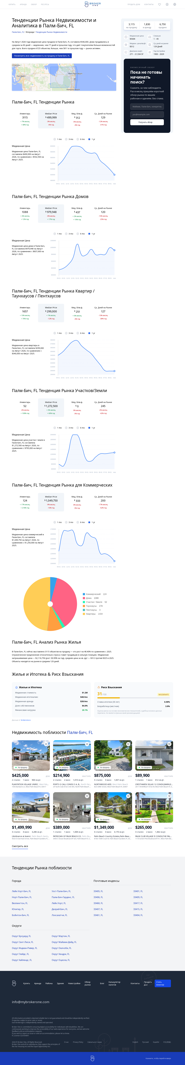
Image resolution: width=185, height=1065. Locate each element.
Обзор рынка (88, 983)
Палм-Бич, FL (18, 32)
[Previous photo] (15, 755)
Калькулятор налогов (114, 983)
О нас (66, 1042)
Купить (26, 983)
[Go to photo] (31, 768)
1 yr (93, 139)
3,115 (132, 24)
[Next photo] (46, 755)
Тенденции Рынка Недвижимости (51, 32)
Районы (49, 983)
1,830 (147, 24)
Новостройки (74, 983)
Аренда (37, 983)
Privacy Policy (78, 1042)
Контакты (135, 983)
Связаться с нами (94, 1042)
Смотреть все (20, 846)
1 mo (59, 139)
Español (156, 1042)
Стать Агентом (160, 983)
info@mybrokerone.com (30, 1002)
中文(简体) (167, 1042)
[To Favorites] (46, 744)
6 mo (82, 139)
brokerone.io (26, 720)
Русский (145, 1042)
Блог (102, 983)
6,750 (163, 24)
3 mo (71, 139)
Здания (60, 983)
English (135, 1042)
